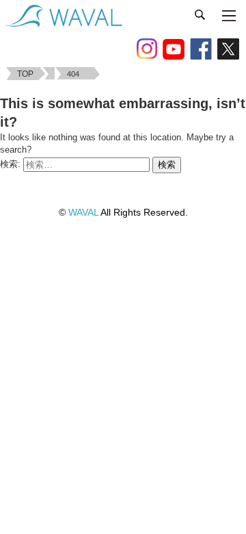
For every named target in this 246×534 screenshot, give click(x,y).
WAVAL (83, 212)
